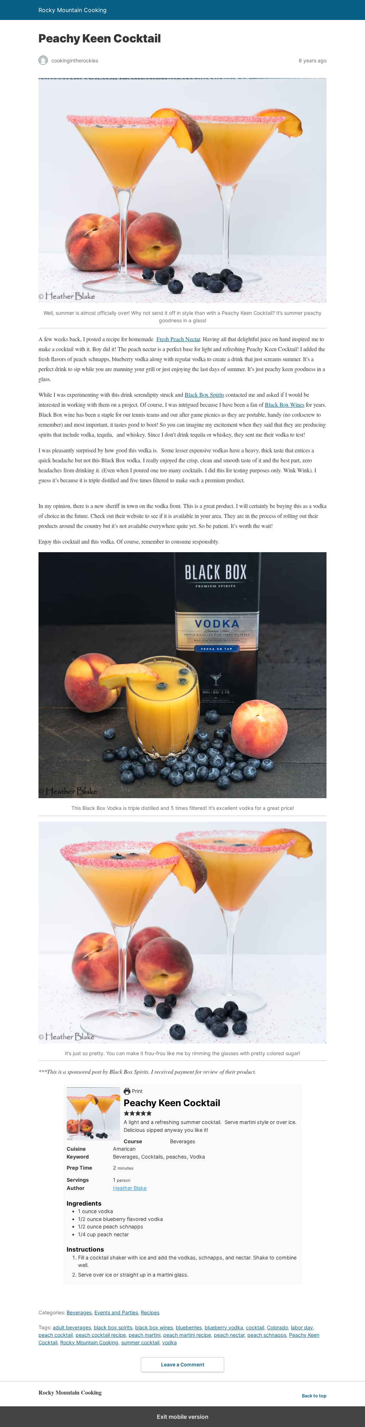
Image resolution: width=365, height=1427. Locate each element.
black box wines (154, 1327)
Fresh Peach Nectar (178, 339)
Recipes (150, 1312)
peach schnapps (266, 1335)
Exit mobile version (183, 1416)
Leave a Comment (182, 1364)
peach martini (144, 1335)
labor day (302, 1327)
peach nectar (229, 1335)
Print (136, 1091)
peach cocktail (55, 1335)
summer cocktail (140, 1342)
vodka (169, 1342)
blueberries (189, 1327)
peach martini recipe (187, 1335)
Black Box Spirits (204, 394)
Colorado (277, 1327)
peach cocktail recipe (101, 1335)
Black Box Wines (284, 404)
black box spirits (113, 1327)
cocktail (255, 1327)
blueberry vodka (224, 1327)
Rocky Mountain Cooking (89, 1342)
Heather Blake (129, 1188)
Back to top (314, 1395)
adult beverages (72, 1327)
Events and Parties (116, 1312)
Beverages (79, 1312)
